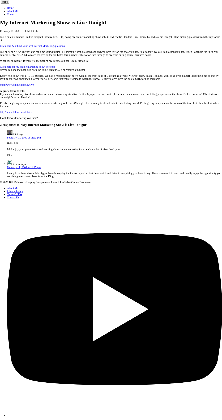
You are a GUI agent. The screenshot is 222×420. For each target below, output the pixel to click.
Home (10, 7)
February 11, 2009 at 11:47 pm (24, 167)
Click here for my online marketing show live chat (27, 66)
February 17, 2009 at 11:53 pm (24, 137)
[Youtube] (114, 415)
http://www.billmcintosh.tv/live (17, 84)
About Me (12, 11)
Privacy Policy (15, 191)
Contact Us (13, 197)
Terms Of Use (14, 194)
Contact (11, 14)
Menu (5, 2)
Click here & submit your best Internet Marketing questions (32, 45)
